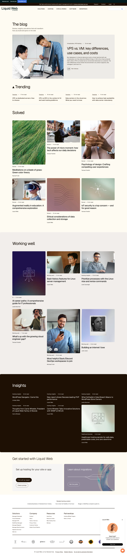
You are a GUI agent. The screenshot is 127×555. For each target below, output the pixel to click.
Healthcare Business (87, 434)
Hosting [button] (50, 9)
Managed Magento (16, 525)
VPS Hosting (78, 43)
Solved (14, 166)
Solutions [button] (41, 9)
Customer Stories (34, 525)
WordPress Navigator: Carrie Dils (25, 397)
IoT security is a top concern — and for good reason (98, 207)
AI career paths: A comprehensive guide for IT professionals (28, 302)
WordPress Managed (17, 523)
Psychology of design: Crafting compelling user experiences (96, 165)
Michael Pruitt (50, 364)
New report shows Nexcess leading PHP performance (63, 398)
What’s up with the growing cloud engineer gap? (27, 337)
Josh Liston (85, 351)
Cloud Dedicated (16, 518)
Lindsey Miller (16, 400)
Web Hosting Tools (51, 520)
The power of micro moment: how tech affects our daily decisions (62, 149)
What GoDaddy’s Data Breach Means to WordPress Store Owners (97, 398)
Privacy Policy (33, 523)
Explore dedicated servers (81, 4)
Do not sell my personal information (83, 552)
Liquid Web (15, 211)
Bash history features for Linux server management (61, 280)
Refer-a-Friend (67, 518)
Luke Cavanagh (86, 284)
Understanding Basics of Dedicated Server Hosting (39, 503)
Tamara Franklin (51, 153)
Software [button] (72, 9)
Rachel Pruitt (15, 176)
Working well (50, 275)
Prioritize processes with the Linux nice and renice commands (97, 280)
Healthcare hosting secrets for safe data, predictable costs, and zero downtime (98, 438)
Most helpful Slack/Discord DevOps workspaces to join (60, 360)
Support (96, 4)
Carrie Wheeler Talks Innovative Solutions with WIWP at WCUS (63, 410)
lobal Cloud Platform (35, 527)
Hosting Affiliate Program (69, 516)
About (31, 518)
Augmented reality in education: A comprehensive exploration (28, 207)
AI (12, 297)
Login (110, 4)
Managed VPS (15, 520)
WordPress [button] (83, 9)
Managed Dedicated (17, 516)
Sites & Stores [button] (61, 9)
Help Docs (49, 516)
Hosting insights (86, 275)
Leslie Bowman (16, 306)
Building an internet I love (93, 347)
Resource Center (51, 518)
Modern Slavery (68, 552)
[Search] (122, 8)
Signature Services (16, 529)
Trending (14, 94)
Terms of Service (34, 520)
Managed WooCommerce (18, 527)
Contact (103, 4)
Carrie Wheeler (16, 414)
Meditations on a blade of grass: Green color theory (27, 171)
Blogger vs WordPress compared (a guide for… (89, 503)
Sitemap (48, 523)
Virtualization (70, 43)
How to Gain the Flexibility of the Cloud (64, 503)
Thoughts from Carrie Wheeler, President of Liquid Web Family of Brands (28, 410)
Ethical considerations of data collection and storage (61, 218)
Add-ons (14, 531)
